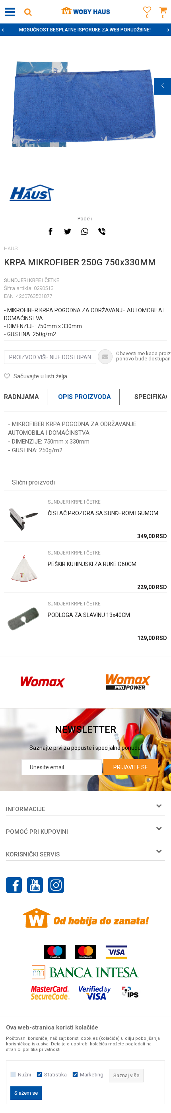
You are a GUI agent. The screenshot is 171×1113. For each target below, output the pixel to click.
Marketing (91, 1075)
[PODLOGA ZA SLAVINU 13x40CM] (24, 620)
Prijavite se (130, 767)
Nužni (24, 1075)
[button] (28, 11)
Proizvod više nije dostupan (50, 357)
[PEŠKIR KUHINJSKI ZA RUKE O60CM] (24, 569)
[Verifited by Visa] (95, 993)
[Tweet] (67, 231)
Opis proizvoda (84, 397)
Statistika (55, 1075)
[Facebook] (50, 231)
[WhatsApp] (84, 231)
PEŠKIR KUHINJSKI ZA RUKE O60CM (92, 564)
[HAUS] (31, 193)
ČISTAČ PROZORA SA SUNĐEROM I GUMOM (103, 513)
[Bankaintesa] (85, 972)
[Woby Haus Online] (85, 12)
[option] (85, 30)
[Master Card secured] (50, 993)
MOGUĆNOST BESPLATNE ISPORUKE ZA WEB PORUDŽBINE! (85, 30)
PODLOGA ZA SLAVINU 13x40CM (89, 615)
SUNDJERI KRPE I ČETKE (31, 280)
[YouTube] (35, 885)
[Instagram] (56, 885)
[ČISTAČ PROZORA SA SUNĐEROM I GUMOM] (24, 518)
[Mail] (118, 231)
